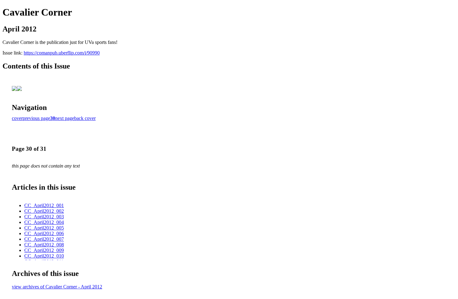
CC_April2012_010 (44, 256)
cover (17, 118)
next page (64, 118)
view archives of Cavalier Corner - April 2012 (57, 286)
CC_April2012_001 (44, 205)
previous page (36, 118)
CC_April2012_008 (44, 244)
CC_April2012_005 (44, 227)
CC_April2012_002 (44, 211)
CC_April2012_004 (44, 222)
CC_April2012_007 (44, 239)
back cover (85, 118)
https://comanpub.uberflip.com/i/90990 (62, 52)
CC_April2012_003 (44, 216)
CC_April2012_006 (44, 233)
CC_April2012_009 (44, 250)
